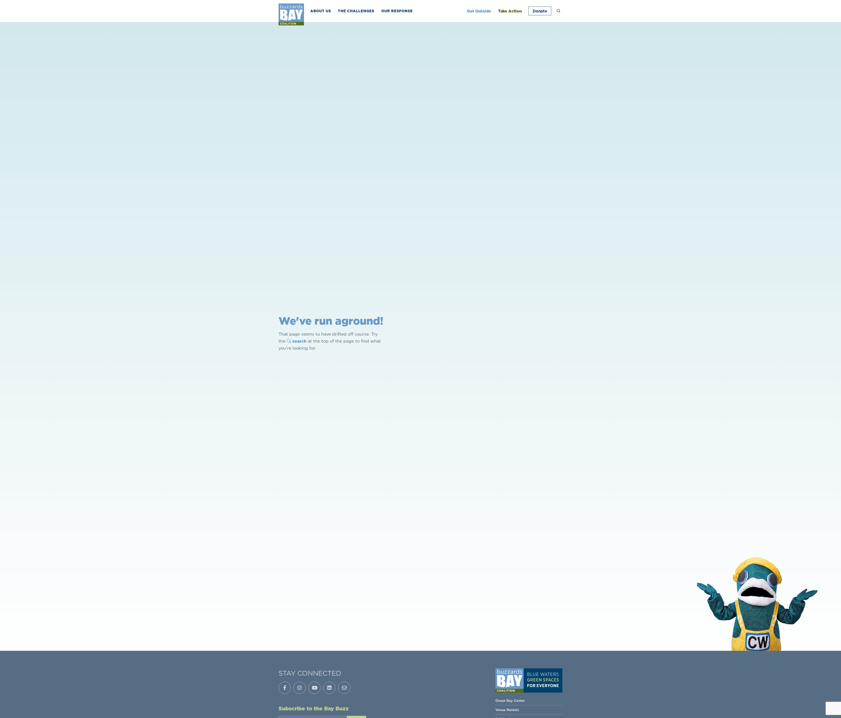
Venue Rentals (507, 709)
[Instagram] (299, 688)
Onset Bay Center (510, 700)
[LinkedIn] (329, 688)
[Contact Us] (344, 688)
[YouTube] (314, 688)
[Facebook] (285, 688)
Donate (540, 11)
